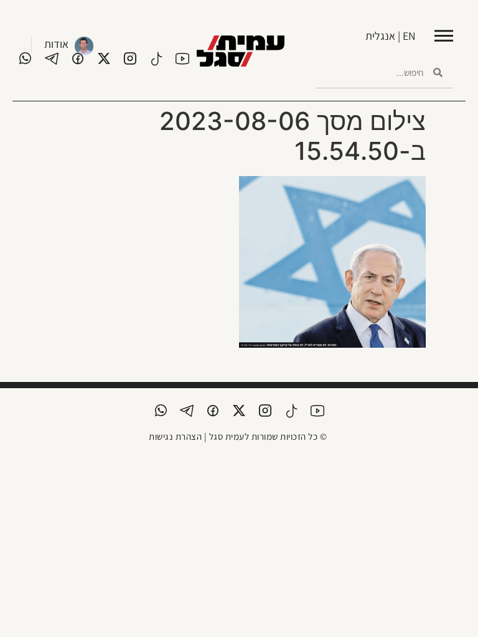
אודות (56, 44)
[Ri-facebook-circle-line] (78, 58)
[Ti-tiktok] (156, 58)
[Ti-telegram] (52, 58)
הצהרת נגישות (175, 436)
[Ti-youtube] (182, 58)
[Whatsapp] (25, 58)
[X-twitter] (104, 58)
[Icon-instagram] (130, 58)
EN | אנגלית (390, 36)
